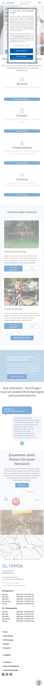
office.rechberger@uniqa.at (16, 644)
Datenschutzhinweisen (19, 36)
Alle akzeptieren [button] (21, 51)
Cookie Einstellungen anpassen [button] (22, 45)
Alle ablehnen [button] (21, 57)
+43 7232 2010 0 (14, 642)
